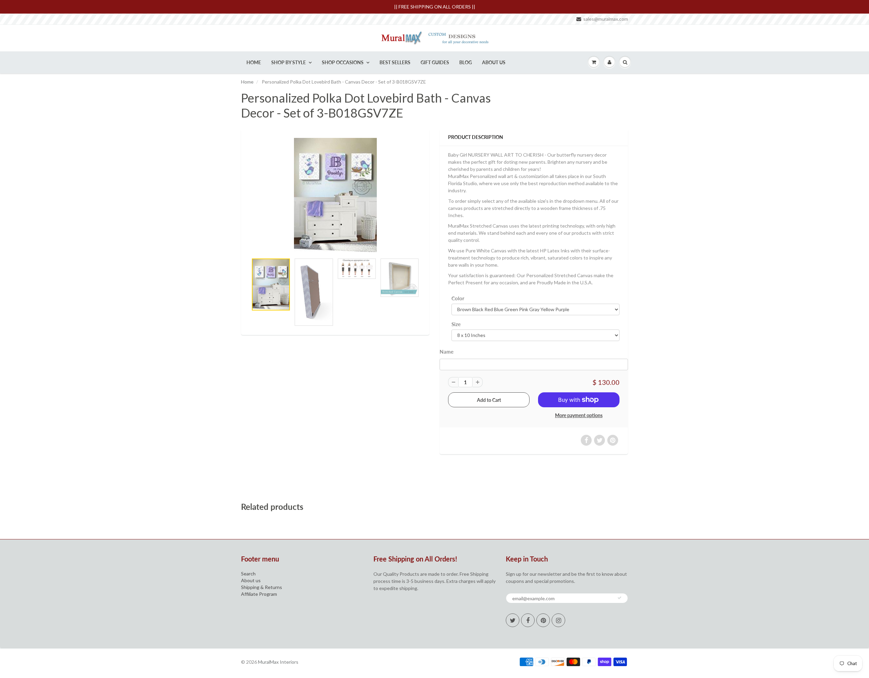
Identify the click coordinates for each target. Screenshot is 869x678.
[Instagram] (558, 620)
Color (457, 298)
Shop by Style (288, 62)
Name (447, 352)
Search (248, 573)
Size (456, 324)
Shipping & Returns (261, 587)
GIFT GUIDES (435, 62)
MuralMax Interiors (278, 662)
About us (251, 580)
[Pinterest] (543, 620)
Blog (465, 62)
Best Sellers (395, 62)
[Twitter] (512, 620)
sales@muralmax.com (605, 19)
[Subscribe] (619, 597)
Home (253, 62)
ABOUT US (493, 62)
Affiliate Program (259, 594)
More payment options (579, 415)
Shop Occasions (343, 62)
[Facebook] (528, 620)
